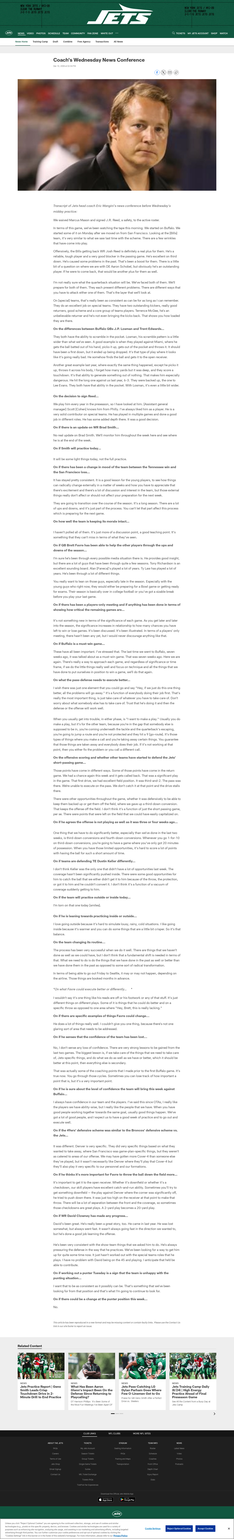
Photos (179, 1459)
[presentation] (215, 1414)
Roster (153, 1448)
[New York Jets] (117, 1514)
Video (179, 1453)
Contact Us (55, 1474)
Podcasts (179, 1464)
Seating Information (122, 1448)
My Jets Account (88, 1448)
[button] (113, 1414)
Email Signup (55, 1469)
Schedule (153, 1453)
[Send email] (169, 74)
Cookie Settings (153, 1528)
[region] (117, 1529)
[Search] (173, 33)
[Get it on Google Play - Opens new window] (127, 1501)
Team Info (153, 1443)
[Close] (228, 1528)
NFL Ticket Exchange (87, 1474)
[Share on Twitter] (163, 74)
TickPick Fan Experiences (87, 1485)
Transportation (123, 1464)
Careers (55, 1453)
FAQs (55, 1448)
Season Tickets (87, 1453)
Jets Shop (55, 1464)
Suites (87, 1469)
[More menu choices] (117, 33)
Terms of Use (55, 1459)
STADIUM (123, 1443)
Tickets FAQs (87, 1479)
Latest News (179, 1448)
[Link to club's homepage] (9, 33)
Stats (153, 1479)
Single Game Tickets (87, 1464)
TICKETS (88, 1443)
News (179, 1443)
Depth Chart (153, 1469)
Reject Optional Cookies (179, 1528)
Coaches (152, 1459)
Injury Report (152, 1474)
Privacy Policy (120, 1535)
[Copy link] (176, 72)
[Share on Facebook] (157, 74)
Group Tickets (88, 1459)
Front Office (153, 1464)
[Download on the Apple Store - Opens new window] (105, 1500)
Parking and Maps (123, 1459)
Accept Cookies (205, 1528)
